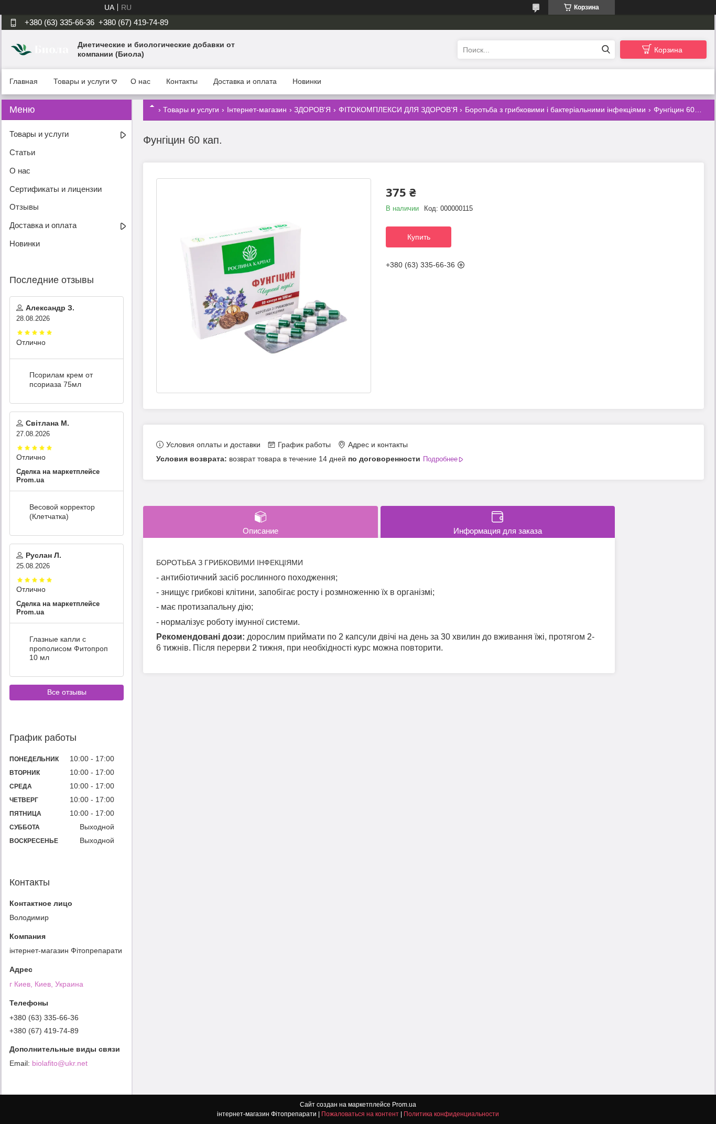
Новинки (306, 81)
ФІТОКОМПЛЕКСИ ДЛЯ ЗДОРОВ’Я (398, 109)
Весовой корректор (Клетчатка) (62, 512)
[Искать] (605, 49)
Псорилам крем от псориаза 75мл (61, 379)
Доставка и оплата (245, 81)
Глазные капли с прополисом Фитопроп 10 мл (68, 648)
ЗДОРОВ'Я (312, 109)
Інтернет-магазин (257, 109)
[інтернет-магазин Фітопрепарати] (40, 49)
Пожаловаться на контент (360, 1114)
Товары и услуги (81, 81)
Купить (418, 237)
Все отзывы (66, 692)
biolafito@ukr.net (60, 1063)
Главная (23, 81)
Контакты (182, 81)
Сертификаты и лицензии (55, 189)
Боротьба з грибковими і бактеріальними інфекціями (555, 109)
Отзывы (24, 206)
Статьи (22, 152)
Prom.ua (404, 1104)
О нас (140, 81)
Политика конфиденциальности (451, 1114)
